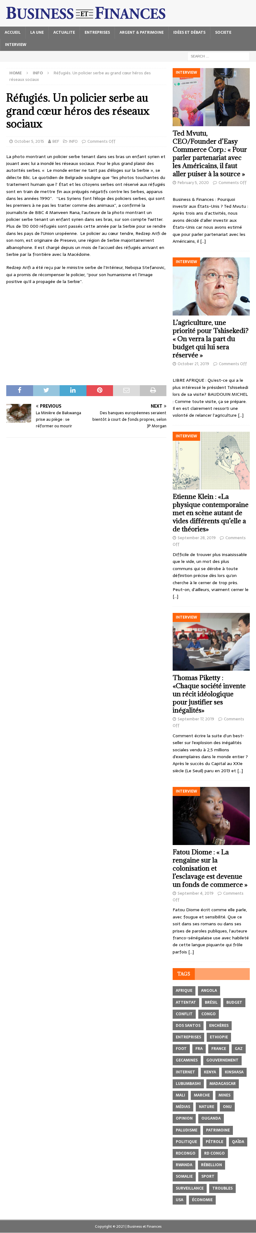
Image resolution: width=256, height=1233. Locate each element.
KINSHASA (234, 1072)
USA (179, 1200)
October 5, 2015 (29, 141)
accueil (13, 32)
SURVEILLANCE (190, 1188)
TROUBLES (222, 1188)
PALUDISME (186, 1130)
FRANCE (218, 1049)
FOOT (181, 1049)
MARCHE (202, 1095)
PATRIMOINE (218, 1130)
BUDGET (234, 1002)
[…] (203, 241)
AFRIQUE (184, 990)
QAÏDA (238, 1142)
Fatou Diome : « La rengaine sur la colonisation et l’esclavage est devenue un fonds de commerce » (210, 868)
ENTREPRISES (97, 32)
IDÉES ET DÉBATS (189, 32)
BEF (55, 141)
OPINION (184, 1118)
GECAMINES (187, 1060)
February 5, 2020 (193, 182)
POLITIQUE (186, 1142)
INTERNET (185, 1072)
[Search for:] (218, 55)
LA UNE (37, 32)
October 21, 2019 (193, 363)
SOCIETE (223, 32)
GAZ (239, 1049)
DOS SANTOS (188, 1025)
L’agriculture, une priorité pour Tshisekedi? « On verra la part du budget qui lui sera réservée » (211, 338)
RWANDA (184, 1165)
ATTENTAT (186, 1002)
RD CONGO (214, 1153)
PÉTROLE (214, 1142)
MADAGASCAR (222, 1084)
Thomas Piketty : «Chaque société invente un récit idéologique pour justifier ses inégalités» (209, 694)
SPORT (207, 1176)
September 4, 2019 (196, 893)
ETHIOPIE (219, 1037)
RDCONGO (185, 1153)
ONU (227, 1107)
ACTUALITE (64, 32)
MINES (224, 1095)
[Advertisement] (86, 335)
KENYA (210, 1072)
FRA (199, 1049)
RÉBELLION (211, 1165)
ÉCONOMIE (202, 1200)
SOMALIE (184, 1176)
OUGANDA (211, 1118)
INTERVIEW (15, 45)
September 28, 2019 (197, 537)
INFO (73, 141)
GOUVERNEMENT (222, 1060)
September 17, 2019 (196, 719)
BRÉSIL (211, 1002)
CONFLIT (184, 1014)
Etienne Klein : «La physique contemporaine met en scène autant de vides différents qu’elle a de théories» (211, 512)
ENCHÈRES (219, 1025)
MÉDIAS (183, 1107)
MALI (180, 1095)
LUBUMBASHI (188, 1084)
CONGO (208, 1014)
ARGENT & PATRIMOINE (142, 32)
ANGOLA (209, 990)
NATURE (206, 1107)
